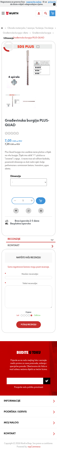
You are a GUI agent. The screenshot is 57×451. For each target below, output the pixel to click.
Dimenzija (15, 176)
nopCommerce (34, 447)
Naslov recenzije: (30, 274)
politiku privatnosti (35, 387)
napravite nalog (33, 2)
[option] (13, 101)
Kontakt (13, 245)
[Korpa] (52, 13)
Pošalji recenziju (28, 325)
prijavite (52, 2)
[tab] (30, 239)
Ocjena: (29, 312)
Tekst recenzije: (30, 283)
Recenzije (14, 239)
